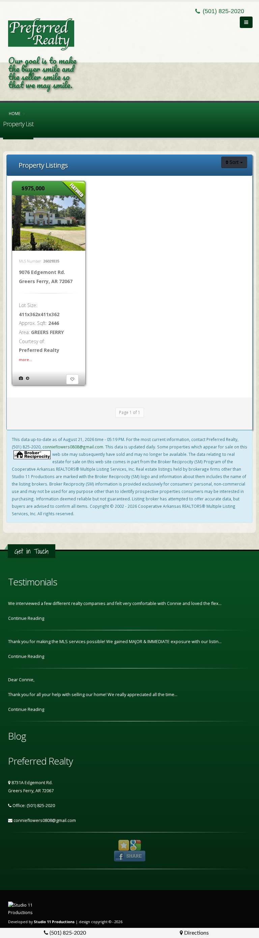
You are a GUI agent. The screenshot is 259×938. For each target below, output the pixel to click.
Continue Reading (26, 618)
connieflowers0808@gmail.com (72, 446)
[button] (72, 379)
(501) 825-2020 (67, 933)
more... (25, 359)
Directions (196, 933)
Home (14, 113)
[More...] (27, 378)
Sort (234, 162)
